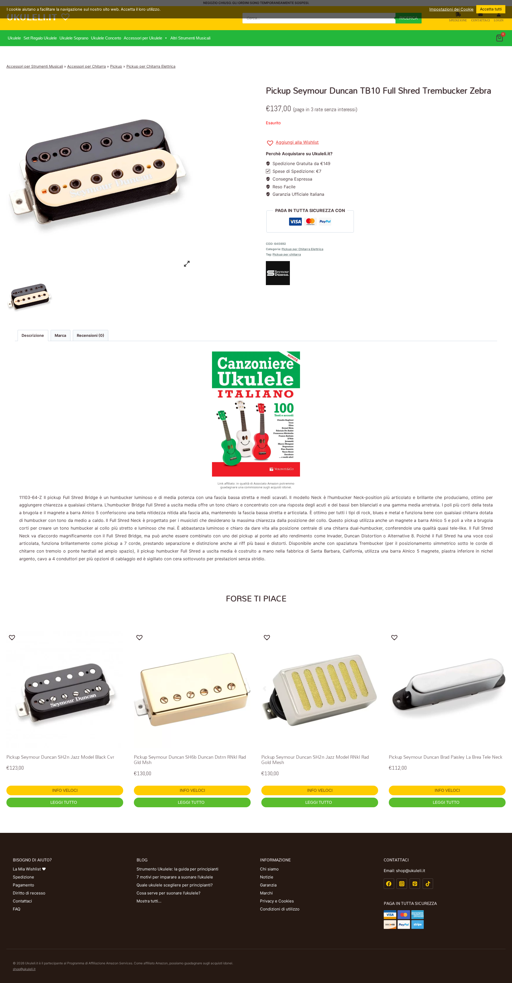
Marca (60, 335)
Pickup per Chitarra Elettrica (150, 66)
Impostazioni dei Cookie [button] (451, 9)
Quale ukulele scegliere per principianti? (175, 885)
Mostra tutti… (149, 901)
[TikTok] (428, 883)
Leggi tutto (64, 802)
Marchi (266, 893)
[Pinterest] (415, 883)
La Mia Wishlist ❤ (29, 869)
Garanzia (268, 885)
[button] (166, 38)
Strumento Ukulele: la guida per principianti (177, 869)
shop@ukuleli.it (24, 969)
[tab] (33, 335)
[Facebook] (389, 883)
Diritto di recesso (29, 893)
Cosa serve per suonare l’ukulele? (169, 893)
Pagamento (23, 885)
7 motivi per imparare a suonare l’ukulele (175, 877)
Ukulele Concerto (106, 38)
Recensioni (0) (90, 335)
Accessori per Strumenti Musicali (34, 66)
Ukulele (14, 38)
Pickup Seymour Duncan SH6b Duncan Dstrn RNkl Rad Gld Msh (190, 760)
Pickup (116, 66)
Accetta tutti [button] (491, 9)
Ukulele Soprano (73, 38)
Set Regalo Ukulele (40, 38)
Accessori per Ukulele (143, 38)
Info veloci (65, 790)
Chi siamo (269, 869)
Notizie (266, 877)
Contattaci (480, 20)
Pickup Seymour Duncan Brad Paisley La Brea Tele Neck (445, 757)
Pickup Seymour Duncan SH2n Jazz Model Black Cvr (60, 757)
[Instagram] (402, 883)
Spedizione (458, 20)
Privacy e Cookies (277, 901)
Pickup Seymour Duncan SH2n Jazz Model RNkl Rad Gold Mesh (315, 760)
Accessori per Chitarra (86, 66)
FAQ (16, 909)
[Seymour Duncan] (386, 273)
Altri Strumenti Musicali (190, 38)
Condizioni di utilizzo (279, 909)
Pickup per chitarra (287, 254)
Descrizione (33, 335)
